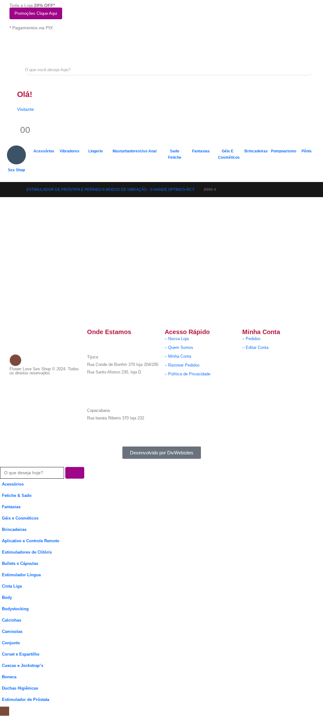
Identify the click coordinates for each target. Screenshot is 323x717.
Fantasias (201, 151)
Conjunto (11, 643)
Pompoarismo (282, 151)
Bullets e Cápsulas (20, 563)
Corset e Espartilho (20, 654)
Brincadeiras (255, 151)
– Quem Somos (179, 347)
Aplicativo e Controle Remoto (30, 541)
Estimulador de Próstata (25, 699)
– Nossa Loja (177, 339)
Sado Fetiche (174, 154)
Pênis (307, 151)
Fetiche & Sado (17, 495)
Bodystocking (15, 609)
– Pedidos (251, 339)
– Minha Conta (178, 356)
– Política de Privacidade (187, 374)
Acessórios (43, 151)
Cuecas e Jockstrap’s (22, 665)
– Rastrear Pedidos (182, 365)
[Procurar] (304, 69)
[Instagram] (15, 360)
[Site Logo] (41, 47)
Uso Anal (148, 151)
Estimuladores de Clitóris (27, 552)
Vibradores (69, 151)
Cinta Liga (12, 586)
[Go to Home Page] (16, 189)
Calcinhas (11, 620)
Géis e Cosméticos (229, 154)
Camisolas (12, 631)
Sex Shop (16, 170)
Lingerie (95, 151)
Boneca (9, 677)
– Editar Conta (255, 347)
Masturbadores (124, 151)
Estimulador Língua (21, 575)
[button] (4, 462)
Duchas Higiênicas (20, 688)
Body (7, 597)
